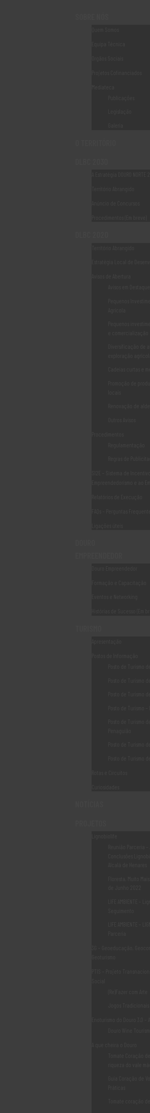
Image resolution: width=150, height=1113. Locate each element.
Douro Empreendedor (114, 568)
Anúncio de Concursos (116, 203)
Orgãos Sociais (107, 58)
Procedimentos (108, 434)
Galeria (115, 125)
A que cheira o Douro (114, 1044)
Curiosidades (105, 787)
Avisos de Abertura (111, 276)
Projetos (90, 823)
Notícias (89, 804)
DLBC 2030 (91, 161)
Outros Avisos (122, 419)
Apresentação (107, 641)
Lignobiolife (104, 836)
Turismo (88, 628)
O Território (95, 143)
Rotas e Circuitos (109, 772)
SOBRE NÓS (92, 17)
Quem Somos (105, 29)
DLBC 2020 (91, 234)
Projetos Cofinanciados (117, 72)
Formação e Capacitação (119, 582)
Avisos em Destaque (129, 287)
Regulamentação (126, 445)
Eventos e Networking (115, 596)
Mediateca (103, 87)
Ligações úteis (107, 525)
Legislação (120, 111)
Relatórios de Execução (117, 496)
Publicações (121, 97)
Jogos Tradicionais (128, 1005)
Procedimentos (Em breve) (119, 217)
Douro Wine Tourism (129, 1030)
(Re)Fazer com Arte (128, 991)
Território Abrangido (113, 188)
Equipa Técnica (108, 43)
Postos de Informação (115, 655)
